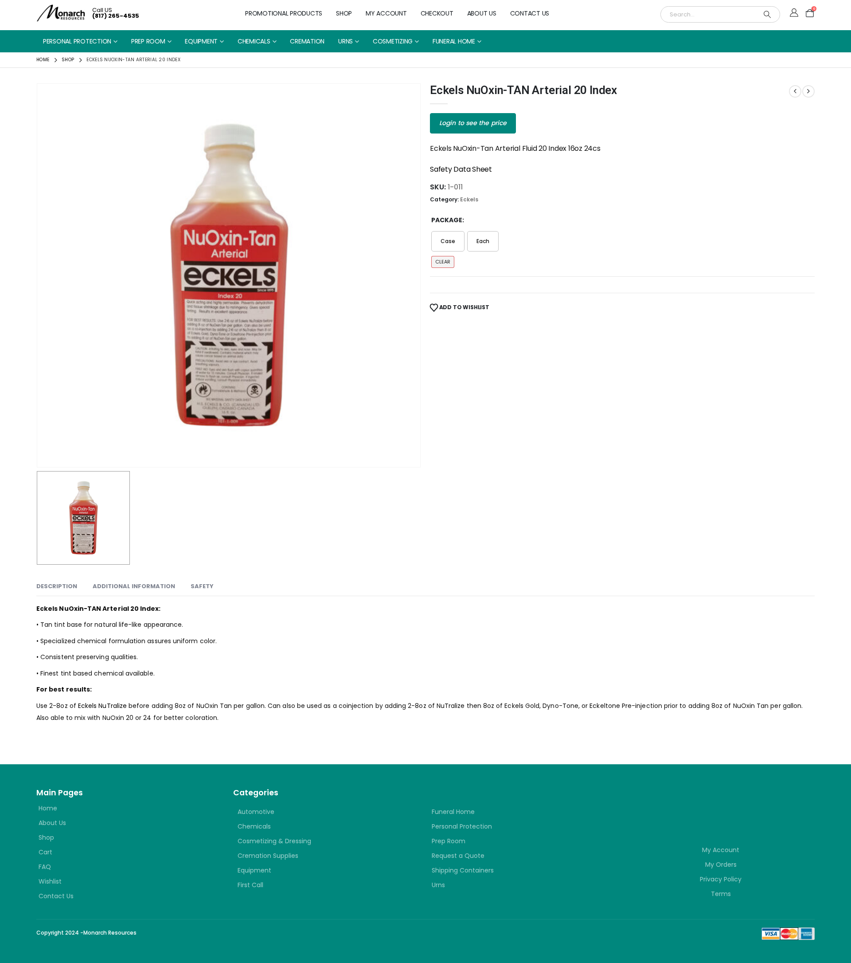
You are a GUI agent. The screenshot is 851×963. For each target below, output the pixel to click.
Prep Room (148, 41)
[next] (808, 91)
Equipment (201, 41)
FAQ (45, 866)
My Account (386, 13)
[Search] (767, 14)
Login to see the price (473, 122)
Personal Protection (77, 41)
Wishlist (50, 881)
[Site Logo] (61, 13)
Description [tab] (56, 586)
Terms (721, 893)
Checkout (437, 13)
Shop (344, 13)
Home (48, 808)
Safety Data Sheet (461, 169)
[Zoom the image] (680, 802)
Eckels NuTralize (102, 705)
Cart (45, 852)
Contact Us (530, 13)
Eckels (469, 199)
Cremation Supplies (268, 855)
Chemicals (254, 41)
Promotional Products (283, 13)
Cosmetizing (393, 41)
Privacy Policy (721, 879)
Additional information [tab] (134, 586)
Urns (345, 41)
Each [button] (482, 241)
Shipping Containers (463, 870)
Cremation (307, 41)
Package (446, 220)
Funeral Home (454, 41)
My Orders (721, 864)
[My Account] (794, 13)
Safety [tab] (202, 586)
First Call (250, 884)
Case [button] (448, 241)
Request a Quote (458, 855)
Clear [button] (442, 261)
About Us (481, 13)
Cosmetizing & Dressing (274, 841)
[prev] (795, 91)
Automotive (256, 811)
